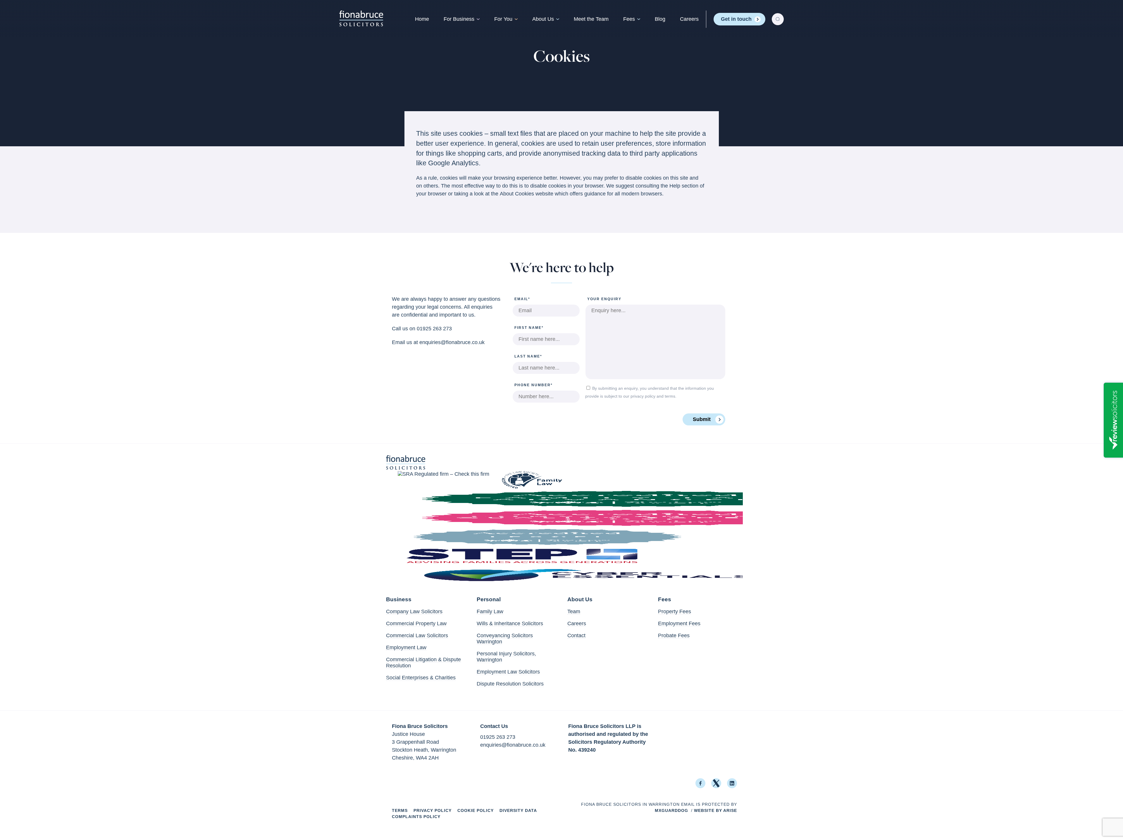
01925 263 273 (434, 328)
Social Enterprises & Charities (421, 678)
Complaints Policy (416, 816)
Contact (576, 635)
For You (503, 19)
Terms (400, 810)
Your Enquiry (604, 299)
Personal (489, 599)
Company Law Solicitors (414, 611)
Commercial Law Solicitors (417, 635)
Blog (660, 19)
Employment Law (406, 647)
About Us (543, 19)
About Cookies (517, 194)
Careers (689, 19)
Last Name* (528, 356)
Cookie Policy (475, 810)
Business (398, 599)
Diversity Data (518, 810)
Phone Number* (533, 385)
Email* (522, 299)
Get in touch (736, 19)
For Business (459, 19)
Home (422, 19)
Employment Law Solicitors (508, 672)
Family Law (490, 611)
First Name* (529, 328)
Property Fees (674, 611)
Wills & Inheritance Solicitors (510, 623)
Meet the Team (591, 19)
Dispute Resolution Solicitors (510, 684)
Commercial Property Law (416, 623)
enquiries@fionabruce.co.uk (452, 342)
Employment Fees (679, 623)
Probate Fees (674, 635)
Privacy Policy (433, 810)
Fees (629, 19)
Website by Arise (715, 810)
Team (573, 611)
